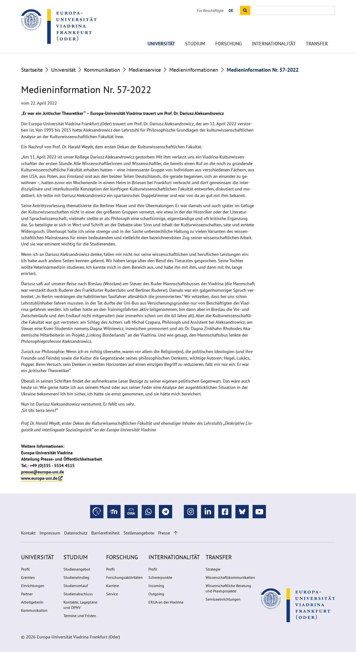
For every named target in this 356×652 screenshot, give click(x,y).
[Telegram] (165, 511)
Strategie (213, 569)
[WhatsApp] (148, 511)
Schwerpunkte (160, 577)
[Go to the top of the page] (176, 533)
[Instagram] (190, 511)
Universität (161, 43)
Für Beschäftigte (210, 10)
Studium (195, 43)
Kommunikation (102, 69)
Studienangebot (76, 569)
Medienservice (145, 69)
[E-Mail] (131, 511)
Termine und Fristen (79, 615)
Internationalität (274, 43)
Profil (25, 569)
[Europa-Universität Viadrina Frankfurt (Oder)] (59, 26)
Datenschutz (75, 533)
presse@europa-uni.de (42, 472)
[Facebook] (225, 511)
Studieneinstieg (76, 577)
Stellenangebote (139, 533)
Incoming (156, 585)
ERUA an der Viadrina (165, 602)
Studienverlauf (75, 585)
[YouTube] (259, 511)
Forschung (228, 43)
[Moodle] (114, 511)
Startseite (32, 69)
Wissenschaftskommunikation (230, 577)
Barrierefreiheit (105, 533)
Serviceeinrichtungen (223, 599)
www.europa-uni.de (39, 478)
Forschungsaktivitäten (124, 577)
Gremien (28, 577)
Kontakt (28, 533)
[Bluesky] (242, 511)
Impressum (49, 533)
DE (231, 10)
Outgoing (156, 593)
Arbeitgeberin (32, 602)
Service (112, 593)
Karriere (112, 585)
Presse (164, 533)
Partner (27, 593)
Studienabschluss (78, 593)
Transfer (317, 43)
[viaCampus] (96, 511)
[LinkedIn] (207, 511)
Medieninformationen (193, 69)
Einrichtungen (32, 585)
